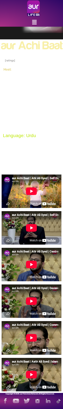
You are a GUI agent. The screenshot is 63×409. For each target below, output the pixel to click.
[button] (34, 22)
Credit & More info (17, 153)
